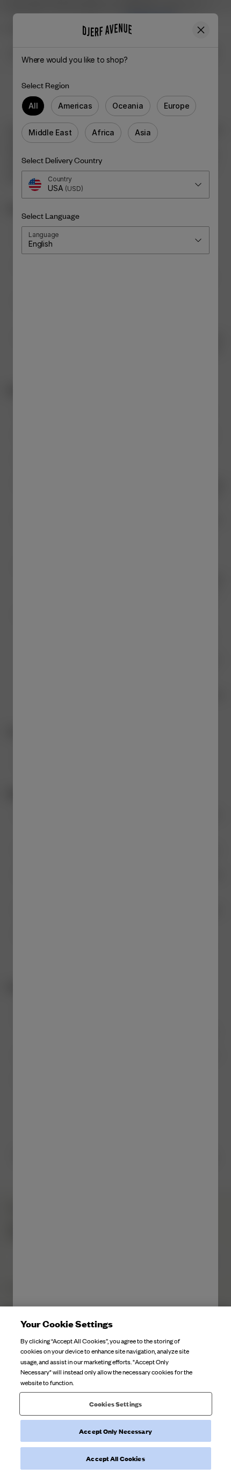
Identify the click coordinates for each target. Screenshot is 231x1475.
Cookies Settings (115, 1403)
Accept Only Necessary (115, 1431)
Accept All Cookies (115, 1458)
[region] (115, 1390)
